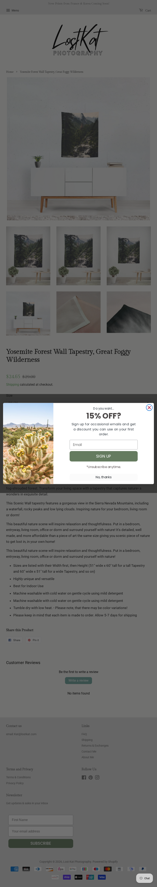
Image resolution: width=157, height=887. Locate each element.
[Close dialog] (149, 407)
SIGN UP (103, 456)
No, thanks (104, 477)
